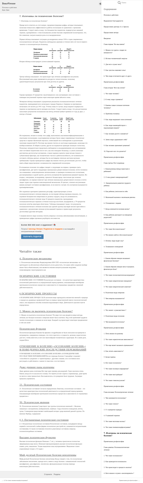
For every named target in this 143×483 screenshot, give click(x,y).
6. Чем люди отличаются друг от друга (117, 76)
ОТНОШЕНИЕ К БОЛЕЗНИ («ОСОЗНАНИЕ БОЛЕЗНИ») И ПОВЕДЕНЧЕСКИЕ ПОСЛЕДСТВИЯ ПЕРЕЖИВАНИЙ (52, 348)
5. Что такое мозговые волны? (114, 421)
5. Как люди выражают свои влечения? (118, 119)
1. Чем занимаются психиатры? (115, 398)
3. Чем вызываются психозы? (114, 322)
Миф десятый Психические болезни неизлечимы (47, 455)
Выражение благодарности (113, 21)
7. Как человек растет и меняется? (116, 134)
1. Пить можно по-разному (113, 333)
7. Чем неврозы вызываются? (114, 298)
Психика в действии (111, 15)
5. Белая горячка (109, 357)
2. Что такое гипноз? (111, 404)
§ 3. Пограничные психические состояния (43, 419)
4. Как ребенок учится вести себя (116, 191)
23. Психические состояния (35, 384)
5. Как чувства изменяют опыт (115, 70)
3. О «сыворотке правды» (113, 409)
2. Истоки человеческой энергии (115, 58)
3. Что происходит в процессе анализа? (118, 467)
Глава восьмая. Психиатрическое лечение (118, 392)
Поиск (121, 3)
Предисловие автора (111, 32)
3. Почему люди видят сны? (114, 241)
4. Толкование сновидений (113, 246)
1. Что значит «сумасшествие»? (115, 310)
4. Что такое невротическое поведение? (118, 281)
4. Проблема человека (111, 113)
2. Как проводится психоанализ (115, 461)
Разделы (57, 474)
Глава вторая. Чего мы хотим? (114, 88)
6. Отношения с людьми (112, 203)
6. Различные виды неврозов (114, 292)
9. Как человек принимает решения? (117, 145)
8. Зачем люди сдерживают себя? (115, 139)
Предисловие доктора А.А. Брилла (116, 27)
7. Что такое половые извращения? (116, 369)
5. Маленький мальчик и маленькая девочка (119, 197)
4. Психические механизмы (35, 258)
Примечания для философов (114, 82)
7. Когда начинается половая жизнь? (117, 209)
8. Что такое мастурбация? (113, 374)
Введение (107, 38)
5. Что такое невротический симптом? (117, 287)
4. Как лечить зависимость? (114, 351)
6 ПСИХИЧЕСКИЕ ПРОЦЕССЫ (38, 293)
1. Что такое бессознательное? (114, 229)
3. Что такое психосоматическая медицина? (119, 275)
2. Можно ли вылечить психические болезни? (46, 311)
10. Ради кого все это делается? (115, 151)
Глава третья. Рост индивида (114, 163)
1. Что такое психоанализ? (113, 455)
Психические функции (32, 328)
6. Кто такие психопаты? (112, 363)
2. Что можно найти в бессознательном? (118, 235)
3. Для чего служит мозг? (113, 64)
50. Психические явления (34, 402)
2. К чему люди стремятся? (113, 99)
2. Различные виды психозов (114, 316)
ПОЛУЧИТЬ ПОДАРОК (32, 236)
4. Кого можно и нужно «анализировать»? (119, 473)
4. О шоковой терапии (112, 415)
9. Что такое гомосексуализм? (114, 380)
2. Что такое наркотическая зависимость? (118, 339)
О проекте (48, 474)
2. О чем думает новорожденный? (116, 177)
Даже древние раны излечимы (36, 367)
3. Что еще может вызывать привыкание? (118, 345)
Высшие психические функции (37, 437)
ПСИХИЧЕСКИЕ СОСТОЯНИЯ (37, 276)
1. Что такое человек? (111, 93)
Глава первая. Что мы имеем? (114, 44)
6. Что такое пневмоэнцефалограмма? (117, 427)
